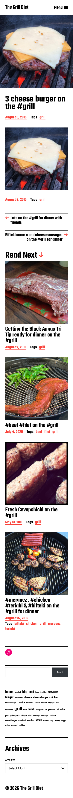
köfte (25, 709)
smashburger (11, 720)
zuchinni (22, 725)
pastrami (51, 709)
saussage (44, 715)
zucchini (14, 725)
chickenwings (10, 702)
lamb (31, 709)
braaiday (43, 692)
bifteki (19, 624)
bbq (24, 692)
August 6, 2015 (16, 118)
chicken (31, 624)
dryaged (51, 702)
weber (7, 725)
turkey (57, 720)
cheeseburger (40, 697)
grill (42, 118)
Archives (10, 760)
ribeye (24, 716)
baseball (18, 692)
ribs (30, 716)
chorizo (21, 703)
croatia (37, 702)
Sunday (46, 720)
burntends (19, 698)
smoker (30, 720)
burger (9, 697)
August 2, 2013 (15, 348)
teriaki (10, 629)
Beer (37, 692)
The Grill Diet (16, 7)
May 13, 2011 (13, 522)
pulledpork (15, 715)
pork (7, 715)
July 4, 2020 (14, 432)
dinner (44, 702)
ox (46, 709)
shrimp (53, 715)
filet (47, 432)
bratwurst (53, 692)
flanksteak (9, 709)
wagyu (63, 720)
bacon (9, 692)
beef (39, 432)
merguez (54, 624)
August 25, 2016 (16, 618)
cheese (28, 697)
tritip (51, 720)
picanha (61, 710)
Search (60, 672)
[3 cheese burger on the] (36, 158)
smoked (22, 720)
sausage (36, 715)
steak (39, 720)
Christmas (29, 702)
